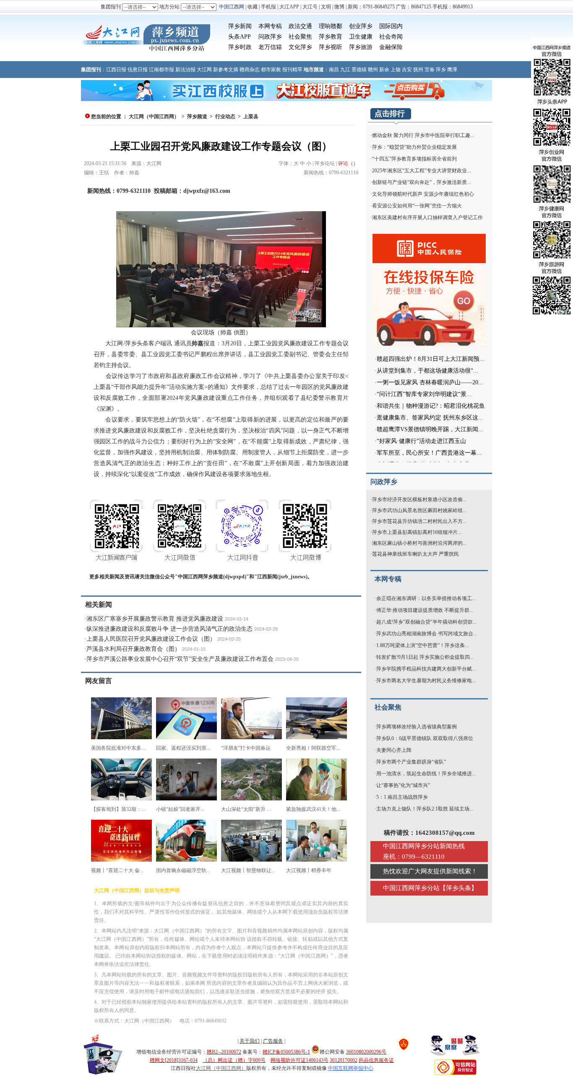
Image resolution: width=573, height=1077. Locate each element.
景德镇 (359, 69)
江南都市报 (161, 69)
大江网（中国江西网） (154, 116)
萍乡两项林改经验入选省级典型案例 (416, 727)
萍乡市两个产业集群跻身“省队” (411, 762)
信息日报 (138, 69)
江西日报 (116, 69)
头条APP (239, 37)
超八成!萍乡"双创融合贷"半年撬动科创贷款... (426, 622)
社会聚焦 (300, 37)
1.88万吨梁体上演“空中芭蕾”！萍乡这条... (422, 645)
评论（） (348, 163)
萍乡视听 (330, 47)
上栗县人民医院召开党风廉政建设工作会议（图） (151, 639)
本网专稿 (270, 26)
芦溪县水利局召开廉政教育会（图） (133, 649)
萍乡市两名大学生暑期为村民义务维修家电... (426, 680)
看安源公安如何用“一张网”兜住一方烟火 (417, 206)
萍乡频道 (197, 116)
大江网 (204, 69)
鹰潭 (452, 69)
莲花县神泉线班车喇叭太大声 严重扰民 (415, 554)
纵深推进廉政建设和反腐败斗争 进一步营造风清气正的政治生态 (169, 629)
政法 (294, 26)
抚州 (418, 69)
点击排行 (390, 113)
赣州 (373, 69)
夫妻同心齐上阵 (394, 750)
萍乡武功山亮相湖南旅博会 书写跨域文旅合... (426, 634)
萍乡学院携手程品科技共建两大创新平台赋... (426, 669)
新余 (384, 69)
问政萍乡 (270, 37)
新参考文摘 (225, 69)
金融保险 (391, 47)
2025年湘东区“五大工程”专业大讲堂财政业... (421, 170)
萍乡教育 (330, 37)
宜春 (430, 69)
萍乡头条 (458, 888)
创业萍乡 (360, 26)
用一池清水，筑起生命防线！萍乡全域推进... (426, 774)
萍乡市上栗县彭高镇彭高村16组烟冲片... (416, 532)
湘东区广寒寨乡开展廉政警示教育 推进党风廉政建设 (154, 619)
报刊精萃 (292, 69)
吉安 (407, 69)
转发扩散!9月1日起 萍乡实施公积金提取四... (425, 657)
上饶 (396, 69)
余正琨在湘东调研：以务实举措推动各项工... (426, 598)
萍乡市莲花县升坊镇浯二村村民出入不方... (419, 521)
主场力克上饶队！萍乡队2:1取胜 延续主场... (424, 809)
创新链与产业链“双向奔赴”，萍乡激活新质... (421, 182)
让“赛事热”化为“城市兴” (403, 785)
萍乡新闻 (240, 26)
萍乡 (441, 69)
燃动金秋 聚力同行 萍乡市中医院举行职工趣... (423, 135)
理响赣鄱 (330, 26)
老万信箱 (270, 47)
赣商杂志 (250, 69)
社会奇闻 (391, 37)
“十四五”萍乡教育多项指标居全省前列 (414, 159)
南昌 (334, 69)
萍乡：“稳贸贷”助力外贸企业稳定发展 (414, 147)
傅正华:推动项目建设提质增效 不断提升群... (424, 610)
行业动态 (225, 116)
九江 (345, 69)
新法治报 (185, 69)
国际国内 (391, 26)
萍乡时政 (240, 47)
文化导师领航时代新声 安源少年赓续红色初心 (423, 194)
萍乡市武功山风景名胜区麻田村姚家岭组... (419, 510)
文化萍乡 (300, 47)
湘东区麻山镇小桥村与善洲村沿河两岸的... (419, 543)
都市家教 (271, 69)
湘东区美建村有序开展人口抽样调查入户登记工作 (427, 217)
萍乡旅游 (360, 47)
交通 (306, 26)
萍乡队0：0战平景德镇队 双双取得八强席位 (424, 738)
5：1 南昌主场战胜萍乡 (402, 797)
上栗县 (250, 116)
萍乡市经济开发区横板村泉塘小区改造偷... (419, 499)
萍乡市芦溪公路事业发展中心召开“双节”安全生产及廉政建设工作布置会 (179, 659)
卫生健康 (360, 37)
